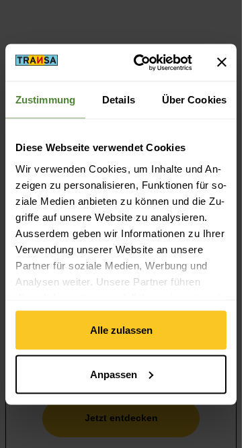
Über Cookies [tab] (194, 99)
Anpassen (113, 373)
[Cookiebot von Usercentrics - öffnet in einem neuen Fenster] (141, 62)
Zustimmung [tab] (45, 99)
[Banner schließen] (221, 62)
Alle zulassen (121, 330)
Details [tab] (118, 99)
